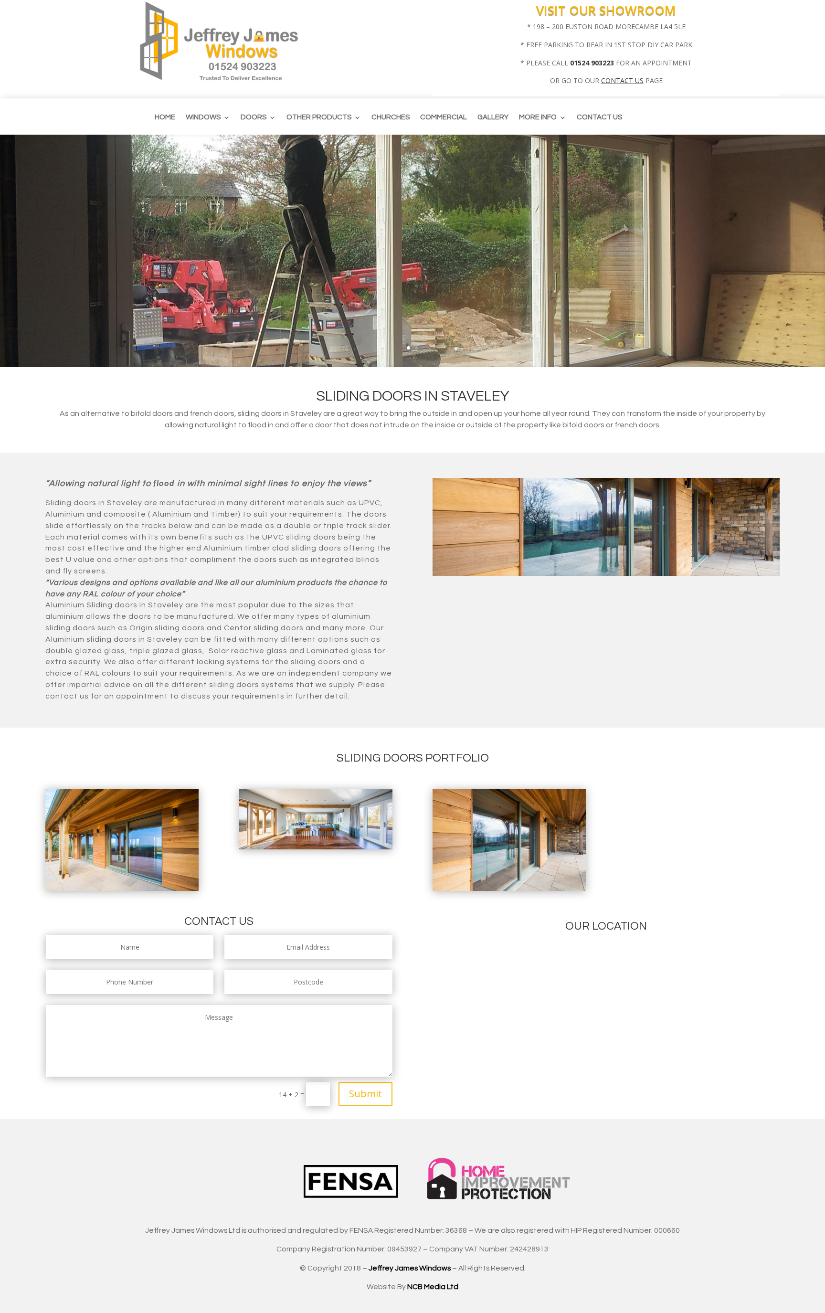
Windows (203, 117)
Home (165, 117)
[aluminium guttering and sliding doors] (122, 888)
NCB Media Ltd (432, 1287)
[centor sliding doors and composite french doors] (315, 846)
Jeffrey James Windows (410, 1268)
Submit (365, 1093)
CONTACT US (622, 80)
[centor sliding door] (509, 888)
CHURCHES (390, 117)
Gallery (492, 117)
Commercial (443, 117)
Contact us (599, 117)
